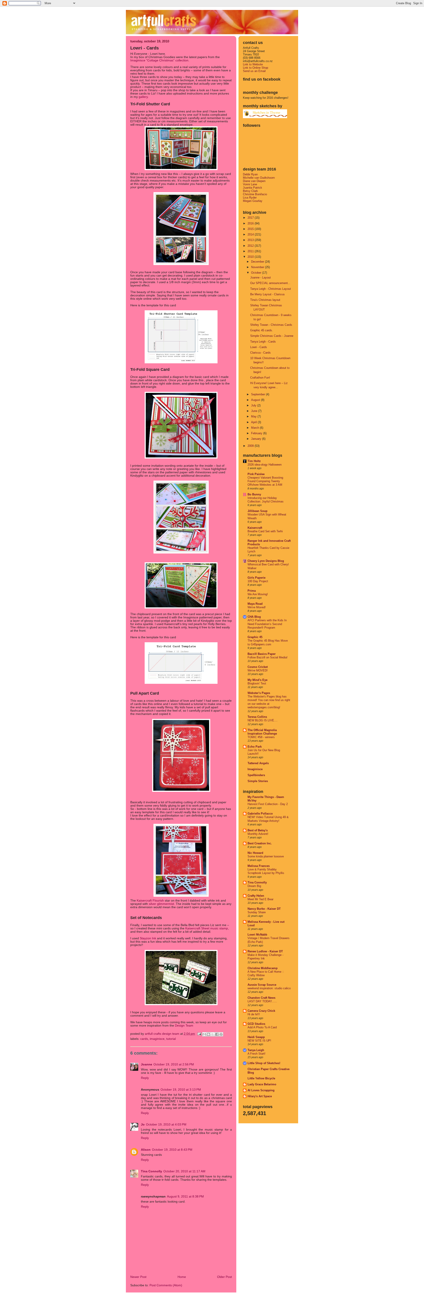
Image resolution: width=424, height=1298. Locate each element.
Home (182, 1277)
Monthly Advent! (258, 834)
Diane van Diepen (254, 181)
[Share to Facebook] (217, 1034)
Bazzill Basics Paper (262, 654)
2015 (251, 229)
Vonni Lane (250, 184)
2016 (251, 223)
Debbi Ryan (250, 174)
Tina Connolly (151, 1171)
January (256, 438)
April (254, 422)
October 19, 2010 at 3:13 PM (181, 1089)
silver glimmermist (161, 904)
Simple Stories (258, 781)
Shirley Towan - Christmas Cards (271, 324)
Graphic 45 (255, 637)
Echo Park (255, 746)
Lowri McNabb (257, 934)
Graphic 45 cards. (261, 330)
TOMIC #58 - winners (261, 737)
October (256, 272)
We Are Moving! (258, 594)
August (256, 400)
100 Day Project (258, 581)
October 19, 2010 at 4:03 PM (166, 1124)
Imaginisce (157, 1038)
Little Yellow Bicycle (261, 1078)
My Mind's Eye (257, 680)
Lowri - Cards (258, 347)
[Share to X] (212, 1034)
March (255, 427)
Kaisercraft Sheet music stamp (206, 928)
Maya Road (255, 603)
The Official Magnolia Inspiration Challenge (262, 731)
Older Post (224, 1277)
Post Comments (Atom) (166, 1285)
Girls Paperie (256, 577)
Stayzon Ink (148, 938)
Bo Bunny (254, 494)
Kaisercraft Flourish (150, 900)
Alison (146, 1149)
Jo (143, 1124)
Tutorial (171, 1038)
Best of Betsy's (258, 830)
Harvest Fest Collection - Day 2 (268, 804)
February (257, 433)
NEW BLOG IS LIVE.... (263, 720)
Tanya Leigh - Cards (263, 341)
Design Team (184, 1025)
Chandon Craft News (261, 997)
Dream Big (254, 886)
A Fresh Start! (256, 1053)
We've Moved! (257, 607)
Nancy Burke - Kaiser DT (264, 908)
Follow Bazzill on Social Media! (268, 657)
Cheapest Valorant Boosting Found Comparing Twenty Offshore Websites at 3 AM (265, 481)
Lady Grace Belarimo (262, 1084)
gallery (143, 97)
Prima (252, 590)
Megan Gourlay (252, 201)
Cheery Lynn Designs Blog (266, 561)
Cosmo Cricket (258, 667)
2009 (251, 445)
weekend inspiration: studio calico (269, 988)
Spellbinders (256, 775)
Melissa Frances (259, 866)
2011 (251, 251)
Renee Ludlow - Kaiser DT (265, 951)
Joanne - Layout (260, 277)
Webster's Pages (259, 693)
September (258, 394)
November (258, 267)
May (254, 416)
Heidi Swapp (256, 1037)
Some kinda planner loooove (266, 856)
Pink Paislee (256, 474)
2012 (251, 245)
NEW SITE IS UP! (259, 1040)
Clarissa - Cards (260, 352)
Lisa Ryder (250, 197)
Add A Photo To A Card (262, 1027)
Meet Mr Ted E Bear (260, 899)
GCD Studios (256, 1023)
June (254, 411)
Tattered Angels (258, 763)
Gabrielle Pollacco (260, 813)
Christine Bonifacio (255, 194)
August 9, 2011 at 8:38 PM (185, 1196)
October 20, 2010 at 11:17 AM (184, 1171)
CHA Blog (254, 616)
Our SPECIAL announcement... (270, 283)
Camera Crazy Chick (261, 1010)
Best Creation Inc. (260, 843)
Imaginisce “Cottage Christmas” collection (159, 60)
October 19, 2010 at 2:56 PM (173, 1064)
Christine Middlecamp (263, 968)
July (254, 405)
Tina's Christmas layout (265, 299)
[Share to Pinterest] (221, 1034)
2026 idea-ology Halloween (265, 464)
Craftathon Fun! (260, 377)
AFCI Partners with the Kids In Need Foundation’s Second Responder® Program (267, 624)
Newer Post (138, 1277)
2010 (251, 256)
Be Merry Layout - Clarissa (267, 294)
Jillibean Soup (257, 511)
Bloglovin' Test (257, 683)
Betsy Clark (250, 191)
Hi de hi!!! (254, 1014)
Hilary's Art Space (260, 1096)
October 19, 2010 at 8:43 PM (172, 1149)
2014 (251, 234)
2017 (251, 217)
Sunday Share (257, 912)
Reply (145, 1078)
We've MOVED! (258, 670)
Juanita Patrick (252, 187)
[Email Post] (199, 1033)
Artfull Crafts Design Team (162, 1033)
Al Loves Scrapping (261, 1090)
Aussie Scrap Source (262, 984)
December (258, 261)
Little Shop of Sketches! (264, 1063)
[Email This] (204, 1034)
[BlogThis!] (208, 1034)
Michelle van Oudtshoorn (259, 177)
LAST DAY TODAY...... (262, 1001)
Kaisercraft (255, 527)
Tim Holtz (254, 461)
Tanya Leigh (256, 1050)
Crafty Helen (256, 895)
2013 (251, 240)
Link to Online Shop (255, 67)
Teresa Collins (257, 716)
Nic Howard (255, 853)
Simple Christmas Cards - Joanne (271, 335)
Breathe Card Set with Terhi (265, 531)
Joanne (146, 1064)
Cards (144, 1038)
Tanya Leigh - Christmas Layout (270, 288)
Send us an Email (254, 71)
